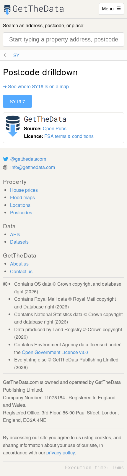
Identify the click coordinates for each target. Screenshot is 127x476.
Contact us (21, 271)
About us (19, 263)
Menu (111, 8)
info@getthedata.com (32, 167)
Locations (20, 205)
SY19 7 (17, 101)
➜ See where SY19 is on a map (36, 86)
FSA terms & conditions (69, 136)
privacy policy (60, 452)
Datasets (19, 241)
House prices (24, 189)
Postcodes (21, 212)
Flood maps (22, 197)
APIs (15, 234)
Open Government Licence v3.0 (55, 352)
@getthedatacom (28, 158)
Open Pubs (54, 128)
